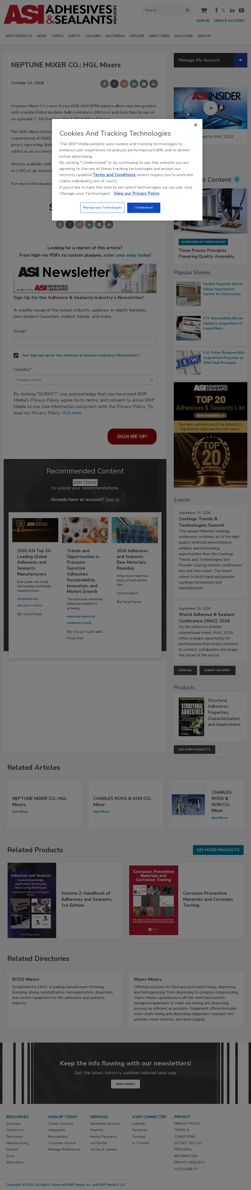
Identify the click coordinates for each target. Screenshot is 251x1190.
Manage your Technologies (102, 207)
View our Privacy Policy (137, 193)
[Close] (195, 124)
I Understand (144, 207)
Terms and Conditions (114, 175)
